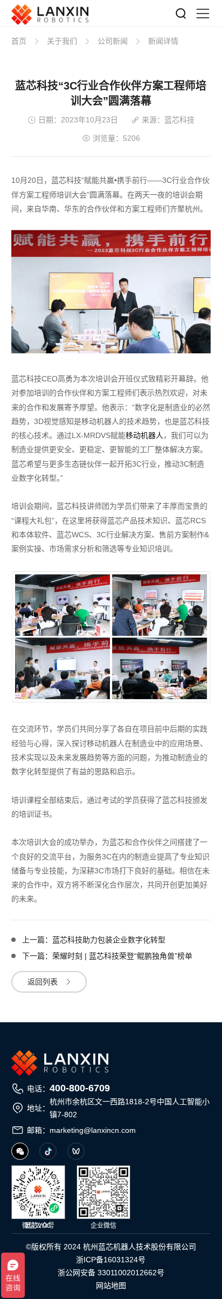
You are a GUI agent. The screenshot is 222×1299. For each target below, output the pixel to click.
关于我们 (62, 41)
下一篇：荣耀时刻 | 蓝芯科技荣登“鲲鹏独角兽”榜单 (107, 956)
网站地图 (111, 1285)
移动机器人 (144, 435)
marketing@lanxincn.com (93, 1130)
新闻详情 (163, 41)
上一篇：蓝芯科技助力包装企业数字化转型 (93, 939)
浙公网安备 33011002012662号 (111, 1272)
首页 (18, 41)
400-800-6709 (80, 1088)
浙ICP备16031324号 (110, 1259)
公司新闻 (113, 41)
